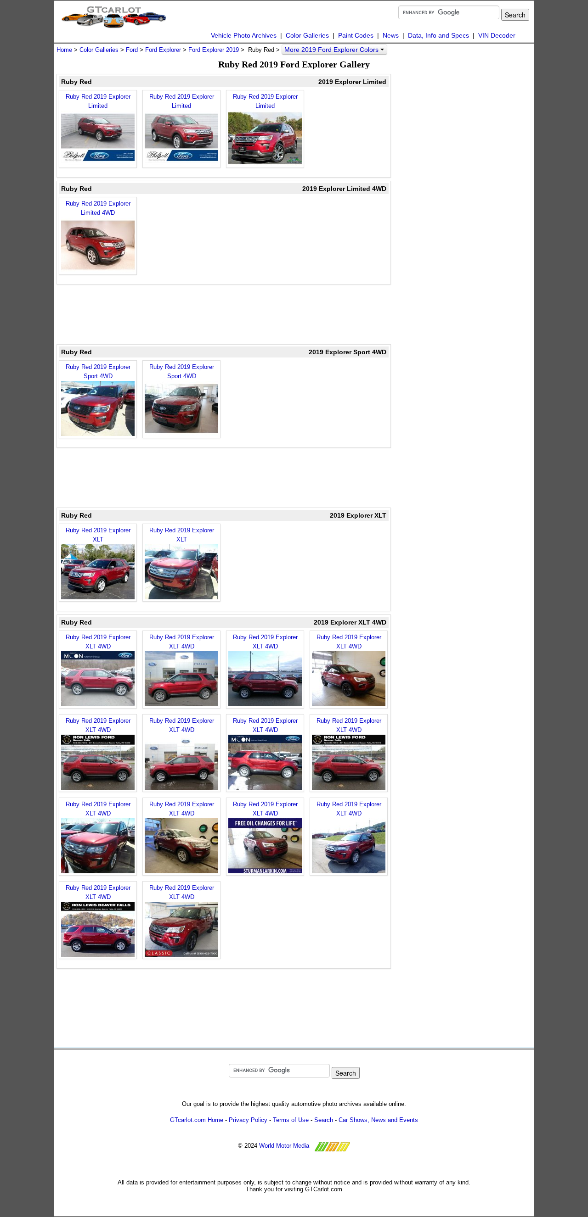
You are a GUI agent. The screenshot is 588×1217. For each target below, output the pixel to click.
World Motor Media (284, 1145)
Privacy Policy (248, 1120)
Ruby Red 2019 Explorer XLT (98, 535)
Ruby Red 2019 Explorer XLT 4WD (98, 642)
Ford (132, 49)
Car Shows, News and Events (378, 1120)
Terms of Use (291, 1120)
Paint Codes (355, 35)
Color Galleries (307, 35)
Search (323, 1120)
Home (64, 49)
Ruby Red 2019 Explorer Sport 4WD (98, 371)
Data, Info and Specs (438, 35)
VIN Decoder (496, 35)
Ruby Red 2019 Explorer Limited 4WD (98, 208)
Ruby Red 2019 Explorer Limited (98, 101)
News (391, 35)
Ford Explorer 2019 (213, 49)
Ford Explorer (163, 49)
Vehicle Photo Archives (244, 35)
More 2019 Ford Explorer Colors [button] (332, 49)
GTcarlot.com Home (196, 1120)
